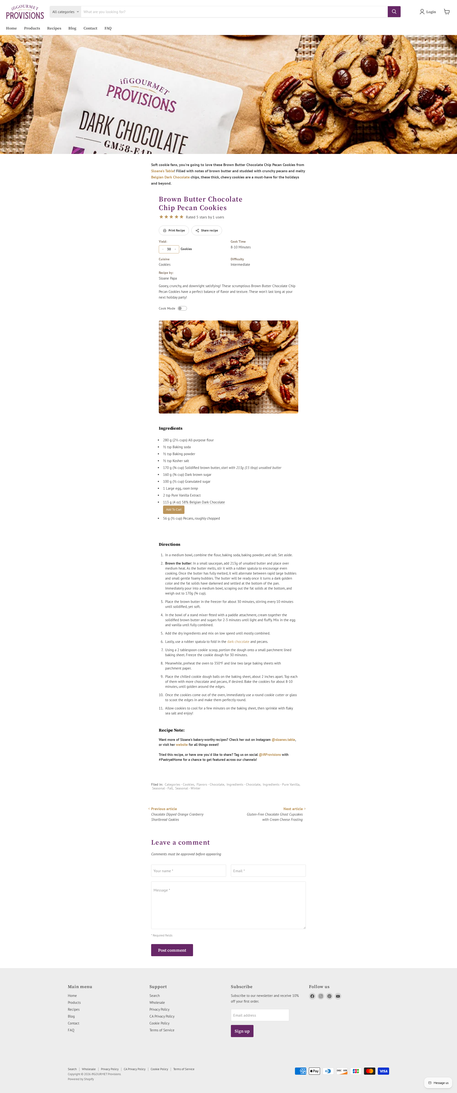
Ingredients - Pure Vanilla (281, 784)
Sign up (242, 1031)
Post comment (172, 950)
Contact (90, 28)
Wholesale (157, 1002)
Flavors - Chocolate (210, 784)
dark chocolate (238, 641)
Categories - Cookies (179, 784)
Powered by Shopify (81, 1079)
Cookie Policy (159, 1023)
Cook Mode (167, 308)
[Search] (394, 11)
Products (32, 28)
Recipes (54, 28)
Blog (72, 28)
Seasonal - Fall (162, 788)
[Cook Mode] (182, 308)
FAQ (108, 28)
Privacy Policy (159, 1009)
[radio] (161, 217)
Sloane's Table (162, 170)
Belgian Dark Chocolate (170, 177)
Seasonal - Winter (187, 788)
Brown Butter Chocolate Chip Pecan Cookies (201, 203)
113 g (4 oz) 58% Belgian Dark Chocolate (194, 502)
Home (11, 28)
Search (154, 995)
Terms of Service (161, 1030)
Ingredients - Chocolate (243, 784)
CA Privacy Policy (161, 1016)
